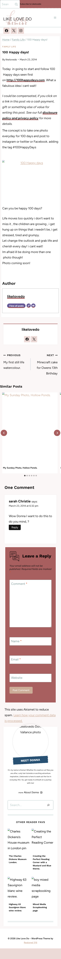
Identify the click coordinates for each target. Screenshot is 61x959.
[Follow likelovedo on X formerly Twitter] (34, 339)
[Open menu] (55, 17)
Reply (14, 527)
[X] (14, 31)
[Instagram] (21, 31)
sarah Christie (20, 501)
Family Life (9, 46)
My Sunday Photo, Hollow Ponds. (20, 467)
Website (16, 678)
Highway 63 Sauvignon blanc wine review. (17, 907)
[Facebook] (6, 31)
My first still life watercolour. (13, 362)
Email (16, 659)
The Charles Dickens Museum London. (18, 859)
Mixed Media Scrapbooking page (40, 907)
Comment (19, 584)
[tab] (25, 475)
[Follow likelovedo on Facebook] (27, 339)
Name (16, 641)
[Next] (57, 433)
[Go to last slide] (4, 433)
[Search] (48, 805)
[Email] (33, 305)
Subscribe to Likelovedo (30, 4)
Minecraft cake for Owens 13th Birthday (47, 364)
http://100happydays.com (26, 80)
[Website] (29, 305)
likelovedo (11, 59)
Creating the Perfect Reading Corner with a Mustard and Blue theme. (42, 862)
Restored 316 (30, 942)
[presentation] (30, 429)
